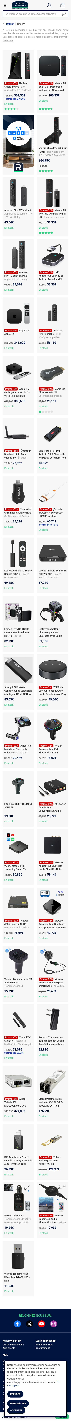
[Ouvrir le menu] (5, 5)
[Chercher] (63, 13)
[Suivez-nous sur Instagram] (53, 1323)
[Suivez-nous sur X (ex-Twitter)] (29, 1323)
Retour (10, 24)
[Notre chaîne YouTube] (41, 1323)
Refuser (15, 1394)
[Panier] (62, 5)
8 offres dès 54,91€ (48, 524)
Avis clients (9, 1348)
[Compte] (49, 5)
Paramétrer (18, 1403)
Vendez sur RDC (44, 1344)
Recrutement (43, 1348)
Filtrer (62, 1416)
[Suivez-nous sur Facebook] (17, 1323)
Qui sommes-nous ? (13, 1344)
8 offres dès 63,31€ (13, 1053)
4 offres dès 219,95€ (14, 98)
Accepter (16, 1410)
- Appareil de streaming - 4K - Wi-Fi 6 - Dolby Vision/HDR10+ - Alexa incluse (18, 217)
